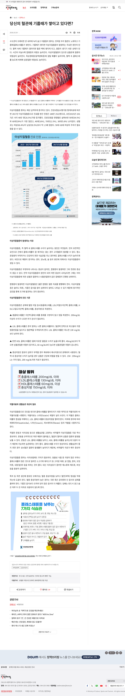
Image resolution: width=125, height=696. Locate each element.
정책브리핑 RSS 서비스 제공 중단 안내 (21, 667)
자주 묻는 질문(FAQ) (44, 691)
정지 (117, 652)
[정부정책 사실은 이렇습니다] (106, 46)
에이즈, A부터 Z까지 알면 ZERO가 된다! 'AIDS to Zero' (33, 614)
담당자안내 (24, 568)
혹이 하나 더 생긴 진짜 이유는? (23, 626)
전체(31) (13, 604)
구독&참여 (55, 7)
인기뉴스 (99, 116)
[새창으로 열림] (74, 32)
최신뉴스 (114, 116)
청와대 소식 (93, 7)
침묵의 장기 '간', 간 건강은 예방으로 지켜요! (28, 618)
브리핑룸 (33, 7)
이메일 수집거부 (30, 691)
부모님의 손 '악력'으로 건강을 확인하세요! (27, 611)
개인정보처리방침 (6, 691)
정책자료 (44, 7)
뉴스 (24, 7)
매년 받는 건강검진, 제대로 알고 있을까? (27, 622)
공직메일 (103, 7)
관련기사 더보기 (44, 632)
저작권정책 (16, 568)
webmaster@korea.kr (64, 685)
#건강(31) (20, 604)
